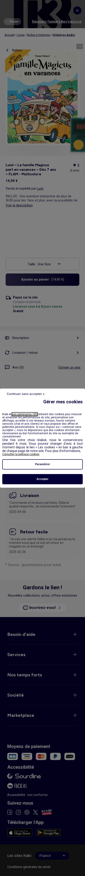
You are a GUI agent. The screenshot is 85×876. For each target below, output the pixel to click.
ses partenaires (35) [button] (24, 414)
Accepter (42, 479)
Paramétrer (42, 464)
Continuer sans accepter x (25, 394)
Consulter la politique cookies (20, 454)
